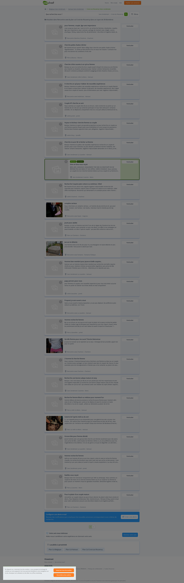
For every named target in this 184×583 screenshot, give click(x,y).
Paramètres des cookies (64, 575)
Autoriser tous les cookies (63, 570)
